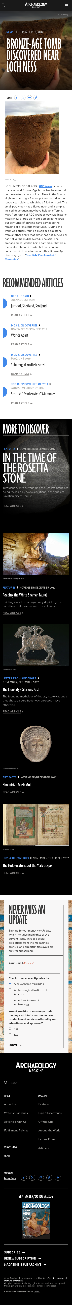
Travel (7, 1156)
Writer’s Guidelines (16, 1113)
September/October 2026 (36, 1197)
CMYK (37, 1291)
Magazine (29, 984)
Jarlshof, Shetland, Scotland (29, 306)
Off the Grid (45, 1122)
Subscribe (12, 1252)
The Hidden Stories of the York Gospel (28, 866)
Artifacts (43, 1148)
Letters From (46, 1139)
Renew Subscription (20, 1258)
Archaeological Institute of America (30, 992)
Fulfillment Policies (16, 1130)
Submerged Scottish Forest (28, 365)
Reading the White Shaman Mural (25, 595)
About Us (10, 1104)
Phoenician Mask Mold (17, 785)
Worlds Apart (19, 335)
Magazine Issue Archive (23, 1264)
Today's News (10, 1147)
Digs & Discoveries (50, 1113)
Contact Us (8, 1173)
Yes (16, 1029)
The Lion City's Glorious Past (21, 690)
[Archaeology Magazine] (36, 1072)
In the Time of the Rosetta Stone (29, 468)
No (16, 1035)
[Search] (5, 1082)
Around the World (49, 1130)
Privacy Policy (10, 1178)
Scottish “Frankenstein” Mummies (33, 394)
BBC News (45, 186)
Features (44, 1104)
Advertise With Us (15, 1122)
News (10, 32)
